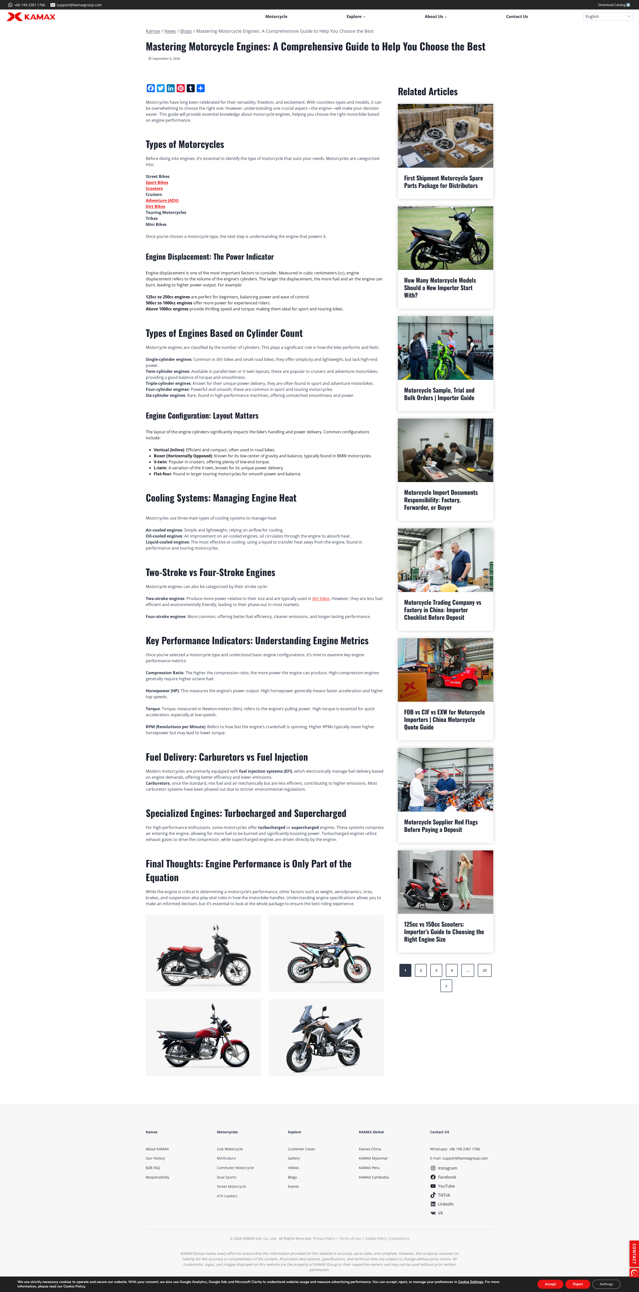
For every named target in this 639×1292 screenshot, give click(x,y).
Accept (550, 1284)
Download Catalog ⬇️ (614, 4)
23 (485, 970)
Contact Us (517, 16)
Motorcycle (276, 16)
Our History (155, 1158)
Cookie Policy (376, 1238)
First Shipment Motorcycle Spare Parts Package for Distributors (443, 181)
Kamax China (370, 1149)
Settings (606, 1284)
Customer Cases (301, 1149)
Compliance (399, 1238)
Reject (578, 1284)
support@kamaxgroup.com (465, 1158)
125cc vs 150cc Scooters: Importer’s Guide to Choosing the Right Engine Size (444, 931)
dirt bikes (321, 598)
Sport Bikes (157, 182)
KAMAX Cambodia (374, 1177)
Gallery (294, 1158)
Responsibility (157, 1177)
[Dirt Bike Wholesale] (326, 953)
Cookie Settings (470, 1282)
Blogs (186, 31)
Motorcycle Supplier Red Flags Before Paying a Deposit (441, 825)
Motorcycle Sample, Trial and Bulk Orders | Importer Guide (439, 393)
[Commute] (203, 1037)
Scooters (154, 188)
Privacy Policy (324, 1238)
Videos (293, 1167)
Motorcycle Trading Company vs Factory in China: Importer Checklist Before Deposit (442, 609)
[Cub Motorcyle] (203, 953)
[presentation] (445, 135)
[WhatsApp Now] (634, 1273)
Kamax (153, 31)
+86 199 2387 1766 (464, 1149)
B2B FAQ (153, 1167)
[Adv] (326, 1037)
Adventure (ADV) (162, 200)
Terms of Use (350, 1238)
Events (293, 1186)
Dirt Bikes (155, 206)
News (170, 31)
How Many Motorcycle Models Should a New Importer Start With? (440, 287)
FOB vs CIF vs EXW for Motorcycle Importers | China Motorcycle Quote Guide (444, 719)
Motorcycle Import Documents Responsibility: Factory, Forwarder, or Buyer (441, 499)
